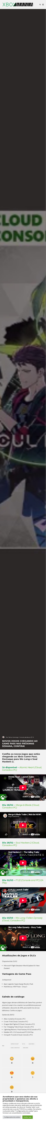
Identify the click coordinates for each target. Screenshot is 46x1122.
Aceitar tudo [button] (27, 1117)
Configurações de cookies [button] (12, 1117)
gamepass (31, 1043)
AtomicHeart (15, 1043)
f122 (24, 1043)
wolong (26, 1047)
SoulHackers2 (15, 1047)
